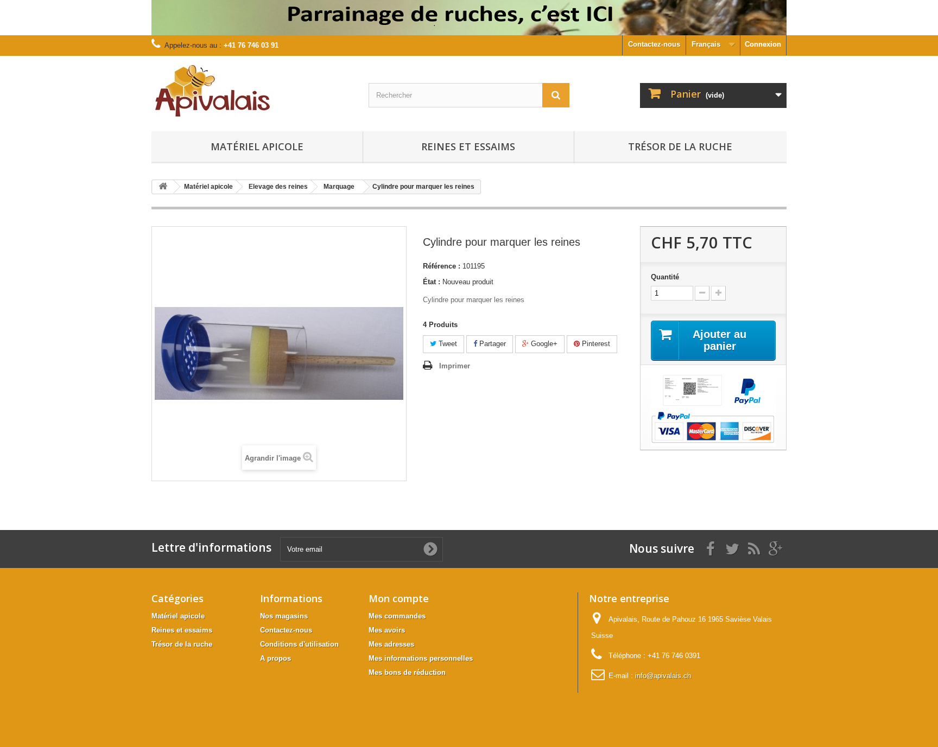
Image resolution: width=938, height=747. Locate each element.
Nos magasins (284, 616)
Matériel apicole (257, 146)
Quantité (665, 277)
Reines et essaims (468, 146)
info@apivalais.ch (663, 676)
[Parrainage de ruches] (469, 17)
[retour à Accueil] (163, 187)
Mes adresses (391, 644)
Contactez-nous (654, 44)
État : (431, 282)
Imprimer (454, 366)
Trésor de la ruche (680, 146)
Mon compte (399, 598)
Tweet (446, 344)
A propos (275, 658)
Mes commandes (397, 616)
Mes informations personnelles (421, 658)
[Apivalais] (251, 91)
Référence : (441, 266)
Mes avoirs (387, 630)
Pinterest (595, 344)
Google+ (543, 344)
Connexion (763, 44)
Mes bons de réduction (407, 672)
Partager (491, 344)
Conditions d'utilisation (299, 644)
